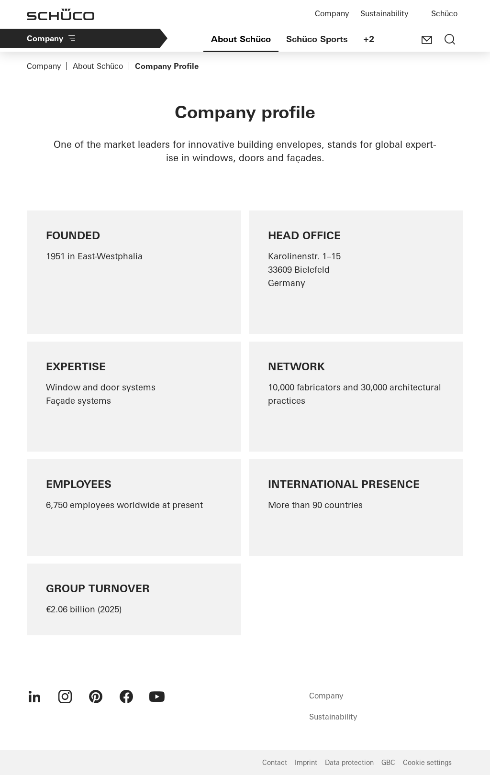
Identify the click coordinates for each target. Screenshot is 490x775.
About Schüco (241, 38)
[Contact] (426, 40)
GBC (388, 762)
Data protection (349, 762)
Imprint (306, 762)
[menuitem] (34, 696)
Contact (274, 762)
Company (332, 13)
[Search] (449, 40)
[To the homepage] (60, 14)
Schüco (444, 13)
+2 (368, 38)
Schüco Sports (317, 38)
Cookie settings (427, 762)
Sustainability (384, 13)
